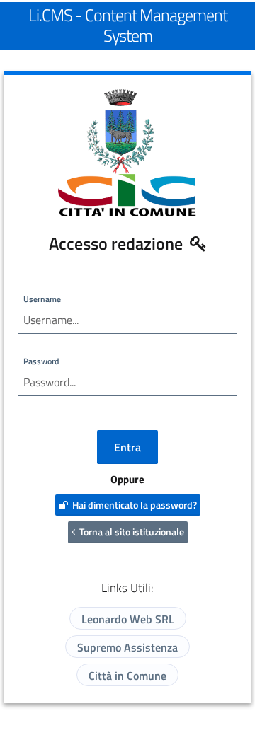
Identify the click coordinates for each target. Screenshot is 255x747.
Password (41, 361)
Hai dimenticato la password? (132, 504)
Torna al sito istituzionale (129, 531)
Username (42, 299)
